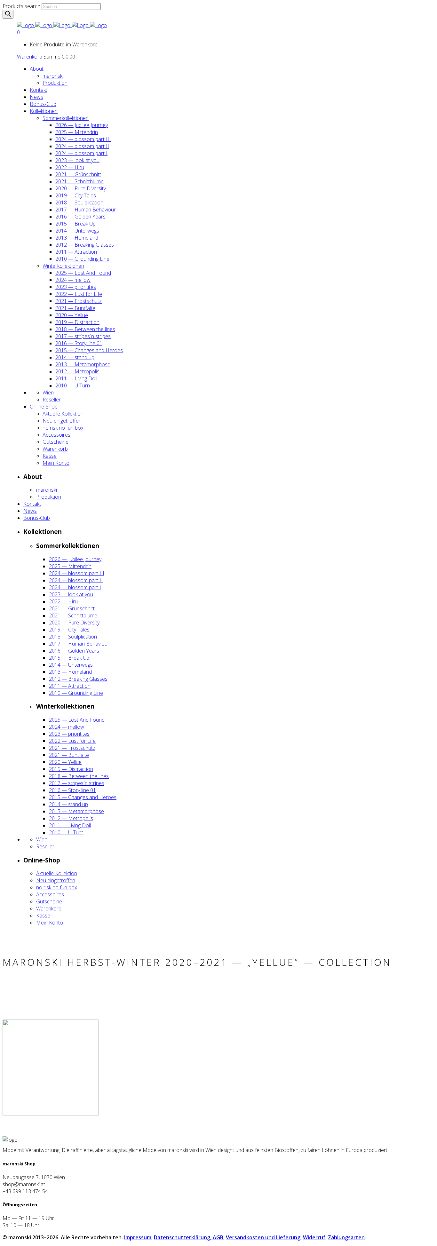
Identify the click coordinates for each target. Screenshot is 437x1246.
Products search (21, 6)
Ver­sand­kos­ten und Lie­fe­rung (263, 1237)
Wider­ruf (314, 1237)
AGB (217, 1237)
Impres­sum (137, 1237)
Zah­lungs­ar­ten (346, 1237)
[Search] (8, 14)
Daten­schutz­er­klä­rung (182, 1237)
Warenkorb (30, 56)
